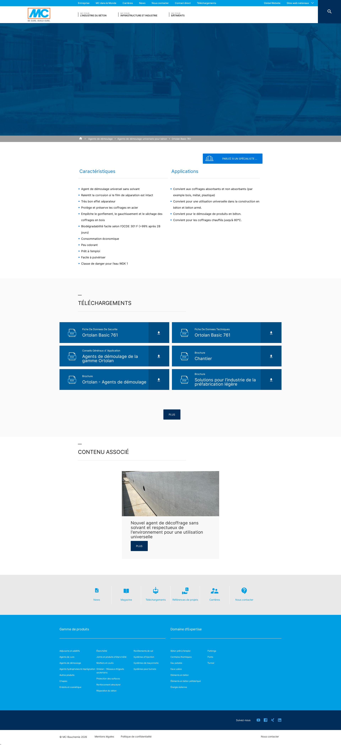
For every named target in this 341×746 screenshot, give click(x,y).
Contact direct (183, 3)
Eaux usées (176, 669)
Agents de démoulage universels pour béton (142, 138)
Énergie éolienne (178, 687)
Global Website (272, 3)
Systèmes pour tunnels (145, 669)
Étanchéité (101, 651)
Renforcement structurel (108, 684)
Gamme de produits (74, 629)
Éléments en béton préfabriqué (185, 681)
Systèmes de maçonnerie (146, 663)
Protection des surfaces (108, 678)
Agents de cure (66, 657)
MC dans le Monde (106, 3)
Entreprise (84, 3)
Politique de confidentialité (136, 736)
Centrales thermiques (181, 657)
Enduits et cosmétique (70, 687)
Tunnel (210, 663)
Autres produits (66, 675)
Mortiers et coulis (104, 663)
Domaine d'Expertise (186, 629)
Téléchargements (206, 3)
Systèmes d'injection (144, 657)
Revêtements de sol (143, 651)
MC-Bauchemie (39, 15)
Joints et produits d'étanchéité (111, 657)
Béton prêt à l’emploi (180, 651)
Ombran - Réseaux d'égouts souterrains (110, 671)
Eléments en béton (179, 675)
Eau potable (176, 663)
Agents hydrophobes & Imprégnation (77, 669)
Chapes (63, 681)
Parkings (211, 651)
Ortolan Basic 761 (181, 138)
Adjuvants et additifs (69, 651)
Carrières (128, 3)
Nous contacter (160, 3)
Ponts (210, 657)
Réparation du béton (106, 690)
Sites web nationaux (298, 3)
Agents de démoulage (100, 138)
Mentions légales (104, 736)
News (142, 3)
